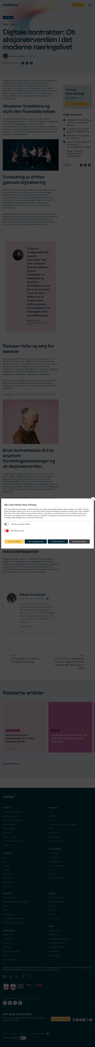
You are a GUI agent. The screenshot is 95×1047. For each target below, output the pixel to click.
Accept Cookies (14, 541)
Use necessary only (35, 541)
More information (79, 541)
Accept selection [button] (58, 541)
